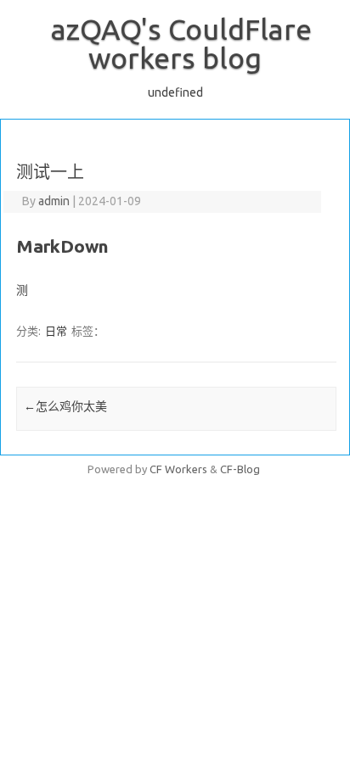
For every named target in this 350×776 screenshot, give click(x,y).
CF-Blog (240, 469)
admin (54, 201)
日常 (56, 331)
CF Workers (178, 469)
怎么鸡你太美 (65, 406)
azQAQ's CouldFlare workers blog (181, 43)
